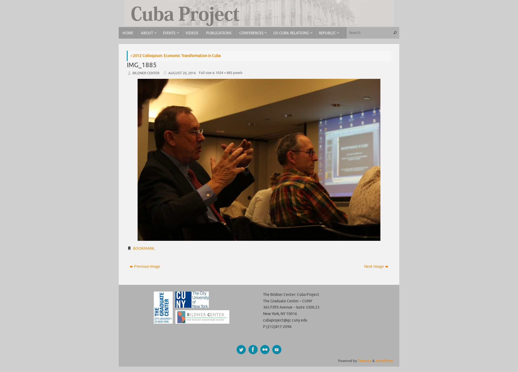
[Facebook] (253, 349)
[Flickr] (265, 349)
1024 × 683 (224, 73)
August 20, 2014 (182, 73)
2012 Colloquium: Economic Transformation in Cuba (175, 55)
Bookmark (143, 248)
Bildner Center (145, 73)
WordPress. (385, 361)
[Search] (395, 33)
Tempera (365, 361)
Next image (374, 266)
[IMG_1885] (259, 160)
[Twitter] (241, 349)
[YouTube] (276, 349)
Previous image (147, 266)
